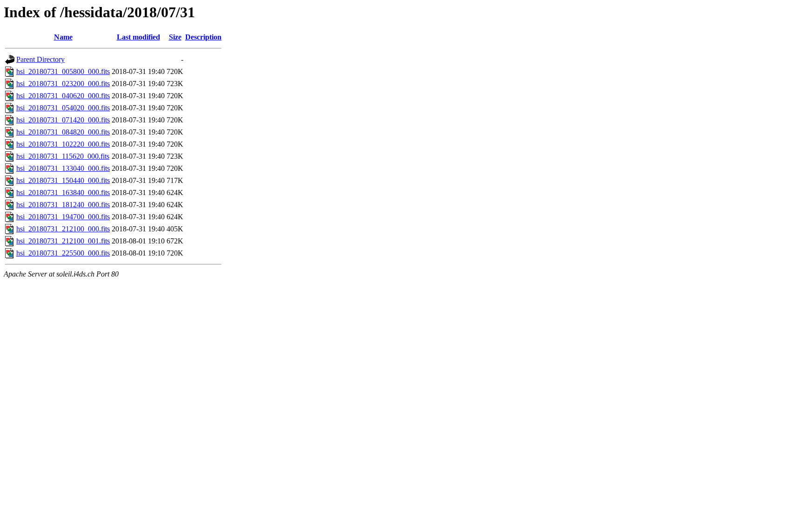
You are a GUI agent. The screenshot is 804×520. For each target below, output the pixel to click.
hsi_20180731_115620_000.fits (62, 156)
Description (203, 37)
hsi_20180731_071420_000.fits (63, 120)
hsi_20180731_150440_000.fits (63, 180)
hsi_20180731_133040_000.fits (63, 168)
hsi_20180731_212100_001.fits (63, 241)
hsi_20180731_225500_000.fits (63, 253)
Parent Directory (40, 59)
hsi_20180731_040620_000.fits (63, 96)
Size (175, 37)
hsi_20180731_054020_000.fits (63, 108)
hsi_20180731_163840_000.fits (63, 192)
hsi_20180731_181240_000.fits (63, 205)
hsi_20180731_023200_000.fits (63, 84)
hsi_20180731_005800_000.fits (63, 71)
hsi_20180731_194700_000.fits (63, 217)
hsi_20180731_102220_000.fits (63, 144)
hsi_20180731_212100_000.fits (63, 229)
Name (63, 37)
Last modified (138, 37)
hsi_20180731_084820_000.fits (63, 132)
